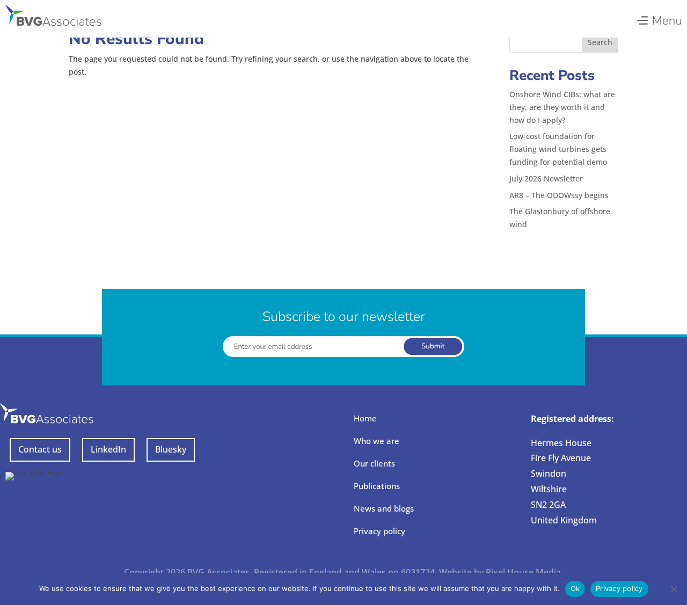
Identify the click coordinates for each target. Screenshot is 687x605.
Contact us (40, 449)
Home (365, 418)
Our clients (374, 463)
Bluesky (170, 449)
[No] (673, 589)
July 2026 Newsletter (546, 178)
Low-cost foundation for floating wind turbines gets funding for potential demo (558, 149)
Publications (377, 485)
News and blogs (384, 508)
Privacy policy (379, 531)
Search (600, 42)
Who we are (376, 440)
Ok (575, 588)
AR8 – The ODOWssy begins (559, 195)
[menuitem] (659, 18)
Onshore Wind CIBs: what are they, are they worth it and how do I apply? (562, 107)
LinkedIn (108, 449)
